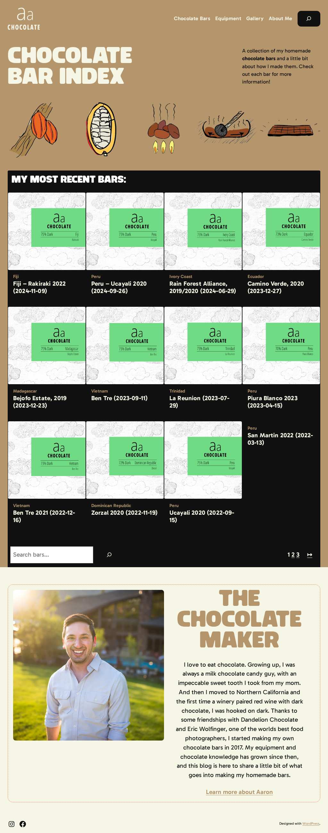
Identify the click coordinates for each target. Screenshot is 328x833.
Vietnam (99, 391)
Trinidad (177, 391)
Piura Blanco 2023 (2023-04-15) (273, 401)
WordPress (310, 823)
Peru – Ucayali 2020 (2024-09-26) (119, 287)
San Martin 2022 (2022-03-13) (280, 439)
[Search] (109, 555)
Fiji (16, 276)
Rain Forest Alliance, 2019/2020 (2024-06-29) (202, 287)
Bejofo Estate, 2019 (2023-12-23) (40, 401)
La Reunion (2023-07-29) (199, 401)
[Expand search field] (309, 19)
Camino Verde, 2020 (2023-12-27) (276, 287)
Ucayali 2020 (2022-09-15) (201, 516)
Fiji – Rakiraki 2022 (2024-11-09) (39, 287)
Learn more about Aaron (239, 792)
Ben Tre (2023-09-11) (119, 398)
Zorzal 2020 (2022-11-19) (124, 512)
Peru (96, 276)
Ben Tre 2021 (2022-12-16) (44, 516)
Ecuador (256, 276)
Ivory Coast (180, 276)
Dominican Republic (111, 505)
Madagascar (25, 391)
